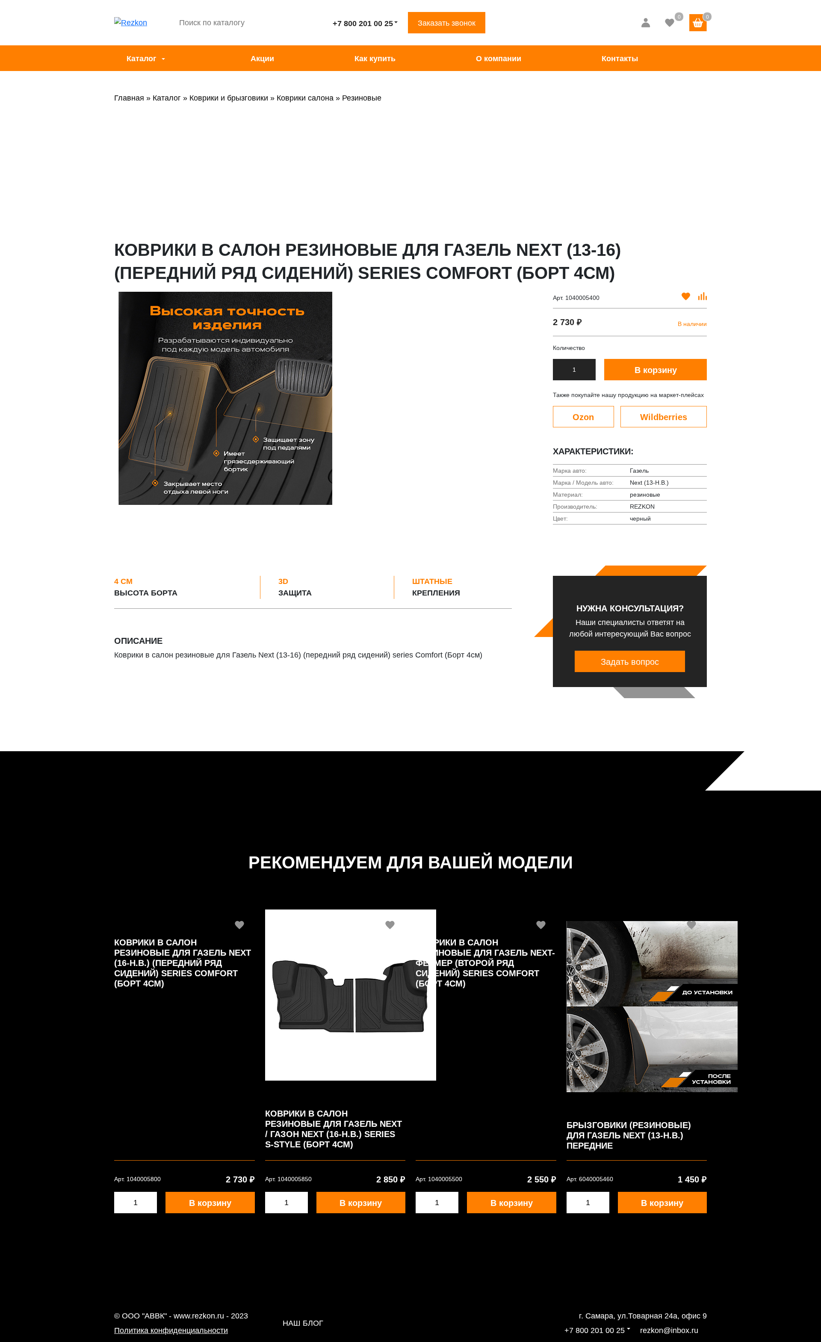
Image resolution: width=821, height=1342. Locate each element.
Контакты (620, 58)
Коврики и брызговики (228, 98)
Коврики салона (305, 98)
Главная (129, 98)
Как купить (375, 58)
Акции (262, 58)
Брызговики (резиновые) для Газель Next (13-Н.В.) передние (629, 1135)
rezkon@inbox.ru (669, 1330)
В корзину (656, 370)
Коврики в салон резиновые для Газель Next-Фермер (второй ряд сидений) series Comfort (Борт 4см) (485, 963)
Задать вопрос (630, 662)
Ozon (583, 417)
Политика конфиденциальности (171, 1330)
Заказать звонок (446, 23)
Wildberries (663, 417)
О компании (498, 58)
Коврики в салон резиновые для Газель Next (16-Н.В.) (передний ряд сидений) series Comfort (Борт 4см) (182, 963)
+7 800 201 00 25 (363, 23)
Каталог (142, 58)
